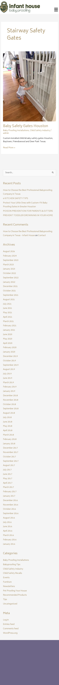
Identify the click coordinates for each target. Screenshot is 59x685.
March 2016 (8, 535)
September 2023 (10, 260)
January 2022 (9, 282)
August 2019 (9, 369)
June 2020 (7, 334)
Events (6, 577)
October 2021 (9, 291)
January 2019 (9, 391)
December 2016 (10, 500)
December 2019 (10, 356)
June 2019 (7, 378)
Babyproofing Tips (11, 564)
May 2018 (7, 426)
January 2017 (9, 496)
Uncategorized (10, 604)
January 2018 (9, 444)
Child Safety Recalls (12, 573)
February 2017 (9, 492)
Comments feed (10, 629)
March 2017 (8, 487)
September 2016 (10, 513)
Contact (42, 235)
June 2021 (7, 308)
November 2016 (10, 505)
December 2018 (10, 395)
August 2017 (9, 465)
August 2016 (9, 518)
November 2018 (10, 400)
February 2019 (9, 387)
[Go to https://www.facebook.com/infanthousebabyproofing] (6, 671)
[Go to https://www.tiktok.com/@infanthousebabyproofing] (17, 671)
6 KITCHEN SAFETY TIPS (15, 198)
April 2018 (7, 430)
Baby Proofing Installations (16, 130)
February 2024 (9, 256)
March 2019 (8, 382)
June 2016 (7, 526)
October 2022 (9, 273)
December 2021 (10, 286)
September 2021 (10, 295)
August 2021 (9, 299)
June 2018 (7, 422)
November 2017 (10, 452)
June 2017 (7, 474)
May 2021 (7, 312)
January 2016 (9, 544)
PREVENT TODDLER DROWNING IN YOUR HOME (28, 215)
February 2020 (9, 347)
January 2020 (9, 352)
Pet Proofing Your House (15, 591)
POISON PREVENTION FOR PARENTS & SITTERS (28, 211)
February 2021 (9, 326)
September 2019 (10, 365)
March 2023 (8, 265)
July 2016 (7, 522)
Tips (5, 599)
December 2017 (10, 448)
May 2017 (7, 478)
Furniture (7, 582)
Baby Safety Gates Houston (25, 126)
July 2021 (7, 304)
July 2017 (7, 470)
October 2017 (9, 457)
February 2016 (9, 540)
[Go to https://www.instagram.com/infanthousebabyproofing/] (11, 671)
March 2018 (8, 435)
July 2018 (7, 417)
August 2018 (9, 413)
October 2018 (9, 404)
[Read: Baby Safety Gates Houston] (29, 86)
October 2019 (9, 361)
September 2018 (10, 409)
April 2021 (7, 317)
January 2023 (9, 269)
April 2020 (7, 343)
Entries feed (8, 624)
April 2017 (7, 483)
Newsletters (9, 586)
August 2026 (9, 251)
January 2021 (9, 330)
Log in (6, 620)
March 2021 (8, 321)
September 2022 (10, 278)
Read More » (9, 148)
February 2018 (9, 439)
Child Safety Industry (40, 130)
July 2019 (7, 374)
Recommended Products (15, 595)
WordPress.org (10, 633)
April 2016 (7, 531)
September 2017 (10, 461)
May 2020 (7, 339)
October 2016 (9, 509)
